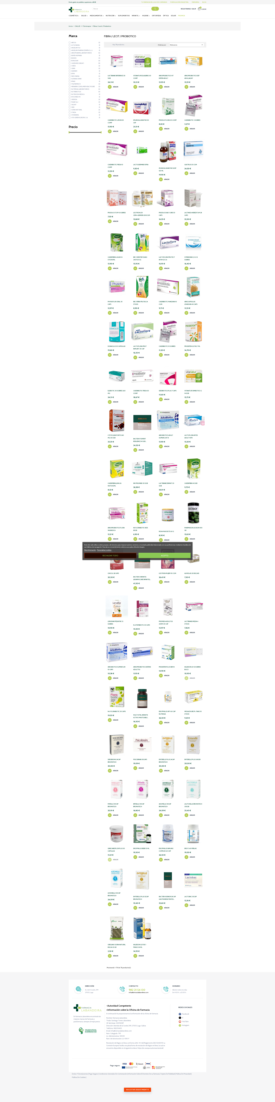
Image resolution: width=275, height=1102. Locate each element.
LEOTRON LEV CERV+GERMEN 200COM (141, 214)
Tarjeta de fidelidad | (167, 1074)
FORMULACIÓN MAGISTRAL (179, 2)
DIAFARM (85, 71)
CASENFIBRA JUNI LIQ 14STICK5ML (114, 484)
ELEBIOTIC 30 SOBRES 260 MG (116, 392)
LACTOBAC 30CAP (190, 897)
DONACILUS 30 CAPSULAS (116, 346)
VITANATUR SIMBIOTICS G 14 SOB (193, 392)
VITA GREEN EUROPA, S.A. (85, 117)
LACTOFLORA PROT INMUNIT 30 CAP (140, 347)
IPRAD (85, 81)
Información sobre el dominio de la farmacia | (144, 1074)
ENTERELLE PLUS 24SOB (192, 759)
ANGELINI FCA (85, 48)
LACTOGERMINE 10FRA (140, 165)
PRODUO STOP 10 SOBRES (117, 213)
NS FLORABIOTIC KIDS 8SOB (140, 529)
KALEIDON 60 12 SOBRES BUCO (192, 668)
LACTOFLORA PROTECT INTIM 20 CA (167, 258)
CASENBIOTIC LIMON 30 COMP (116, 121)
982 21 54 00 (137, 990)
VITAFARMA (85, 115)
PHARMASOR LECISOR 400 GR (193, 529)
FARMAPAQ (195, 2)
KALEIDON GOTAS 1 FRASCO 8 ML (139, 946)
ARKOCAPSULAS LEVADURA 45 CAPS (190, 303)
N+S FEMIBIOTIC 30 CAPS (141, 625)
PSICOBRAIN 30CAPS (140, 759)
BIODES (85, 58)
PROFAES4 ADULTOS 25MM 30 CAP (166, 622)
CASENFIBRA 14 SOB (190, 483)
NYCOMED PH (85, 97)
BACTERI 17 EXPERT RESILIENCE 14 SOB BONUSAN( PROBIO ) (140, 440)
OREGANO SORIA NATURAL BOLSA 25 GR (117, 946)
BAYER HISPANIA (85, 55)
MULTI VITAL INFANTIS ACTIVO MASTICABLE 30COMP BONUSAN (140, 716)
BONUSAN (85, 61)
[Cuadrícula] (107, 44)
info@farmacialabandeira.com (138, 992)
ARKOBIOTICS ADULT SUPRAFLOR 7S (166, 436)
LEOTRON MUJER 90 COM (167, 573)
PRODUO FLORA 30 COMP (168, 120)
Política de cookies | (79, 1077)
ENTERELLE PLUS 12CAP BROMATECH (141, 898)
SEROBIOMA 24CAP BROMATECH (114, 760)
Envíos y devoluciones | (80, 1074)
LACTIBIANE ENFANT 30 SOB (166, 484)
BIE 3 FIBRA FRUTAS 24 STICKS (140, 303)
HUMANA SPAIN (85, 79)
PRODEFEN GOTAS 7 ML (192, 346)
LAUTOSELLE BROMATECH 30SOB (193, 805)
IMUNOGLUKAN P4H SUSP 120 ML (167, 169)
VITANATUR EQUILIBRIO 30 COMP (142, 77)
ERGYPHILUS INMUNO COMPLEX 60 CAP (166, 849)
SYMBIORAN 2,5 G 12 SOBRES (191, 258)
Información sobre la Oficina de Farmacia (128, 1009)
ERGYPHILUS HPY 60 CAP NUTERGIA (167, 712)
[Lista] (110, 44)
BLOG (204, 2)
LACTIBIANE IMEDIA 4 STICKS (191, 622)
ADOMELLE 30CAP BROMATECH (165, 805)
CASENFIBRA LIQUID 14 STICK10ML (115, 258)
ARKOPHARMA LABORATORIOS (85, 53)
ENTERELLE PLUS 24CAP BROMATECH (167, 760)
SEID (85, 107)
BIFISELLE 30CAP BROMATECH (138, 805)
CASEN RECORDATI (85, 63)
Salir (194, 9)
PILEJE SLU (85, 102)
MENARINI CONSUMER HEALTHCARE (85, 86)
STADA (85, 112)
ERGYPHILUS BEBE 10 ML (141, 848)
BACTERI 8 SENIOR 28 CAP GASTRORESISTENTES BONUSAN (167, 898)
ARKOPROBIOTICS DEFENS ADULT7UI (142, 668)
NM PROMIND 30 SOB (140, 483)
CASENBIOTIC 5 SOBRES (192, 120)
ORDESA (85, 99)
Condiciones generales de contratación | (113, 1074)
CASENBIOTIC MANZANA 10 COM (168, 303)
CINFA (85, 68)
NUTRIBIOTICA (85, 92)
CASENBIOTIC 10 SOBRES (167, 346)
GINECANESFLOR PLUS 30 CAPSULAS (116, 849)
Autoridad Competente (119, 1005)
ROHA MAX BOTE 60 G (166, 531)
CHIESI (85, 66)
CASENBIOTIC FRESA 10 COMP (115, 166)
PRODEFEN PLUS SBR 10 (167, 667)
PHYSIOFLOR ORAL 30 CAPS (115, 303)
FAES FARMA (85, 76)
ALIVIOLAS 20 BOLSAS (191, 573)
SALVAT (85, 105)
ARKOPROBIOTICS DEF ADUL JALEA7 (191, 77)
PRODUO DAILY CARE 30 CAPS (167, 214)
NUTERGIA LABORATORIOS (85, 89)
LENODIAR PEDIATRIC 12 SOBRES (115, 622)
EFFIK (85, 74)
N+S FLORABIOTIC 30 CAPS (117, 711)
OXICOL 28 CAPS (113, 573)
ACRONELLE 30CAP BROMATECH (114, 894)
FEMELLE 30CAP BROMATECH (113, 805)
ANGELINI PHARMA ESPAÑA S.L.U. (85, 50)
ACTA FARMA (85, 45)
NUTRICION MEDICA (85, 94)
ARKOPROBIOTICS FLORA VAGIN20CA (116, 529)
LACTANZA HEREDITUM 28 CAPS (193, 214)
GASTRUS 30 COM (190, 165)
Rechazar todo (110, 555)
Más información (90, 550)
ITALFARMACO (85, 84)
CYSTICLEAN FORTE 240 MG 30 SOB (116, 436)
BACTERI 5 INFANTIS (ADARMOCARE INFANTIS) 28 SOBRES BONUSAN (141, 578)
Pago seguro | (93, 1074)
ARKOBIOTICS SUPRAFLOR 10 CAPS (116, 668)
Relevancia (186, 45)
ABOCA (85, 43)
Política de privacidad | (184, 1074)
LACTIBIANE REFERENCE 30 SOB (116, 77)
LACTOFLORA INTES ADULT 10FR (191, 436)
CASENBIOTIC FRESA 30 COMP (141, 392)
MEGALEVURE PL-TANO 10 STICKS (193, 712)
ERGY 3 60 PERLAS (190, 848)
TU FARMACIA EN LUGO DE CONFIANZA (154, 2)
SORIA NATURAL (85, 110)
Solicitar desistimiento (137, 1090)
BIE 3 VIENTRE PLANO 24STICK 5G (140, 258)
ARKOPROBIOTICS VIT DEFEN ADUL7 (166, 77)
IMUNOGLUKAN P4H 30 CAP (141, 121)
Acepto (164, 555)
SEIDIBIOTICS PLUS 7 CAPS (167, 391)
